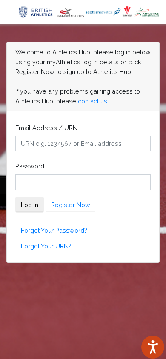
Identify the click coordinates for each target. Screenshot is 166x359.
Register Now (70, 204)
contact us (92, 101)
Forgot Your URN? (46, 246)
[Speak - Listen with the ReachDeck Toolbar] (152, 347)
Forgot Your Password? (54, 230)
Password (29, 166)
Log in (29, 204)
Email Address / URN (46, 127)
